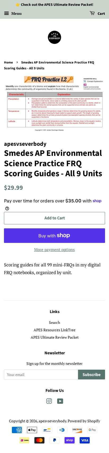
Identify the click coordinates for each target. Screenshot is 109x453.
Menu (16, 13)
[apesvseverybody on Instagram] (49, 402)
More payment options (54, 249)
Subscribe (92, 375)
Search (54, 322)
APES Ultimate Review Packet (55, 337)
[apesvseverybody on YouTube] (60, 402)
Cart (101, 13)
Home (8, 62)
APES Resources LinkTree (54, 329)
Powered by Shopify (84, 420)
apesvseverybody (52, 420)
